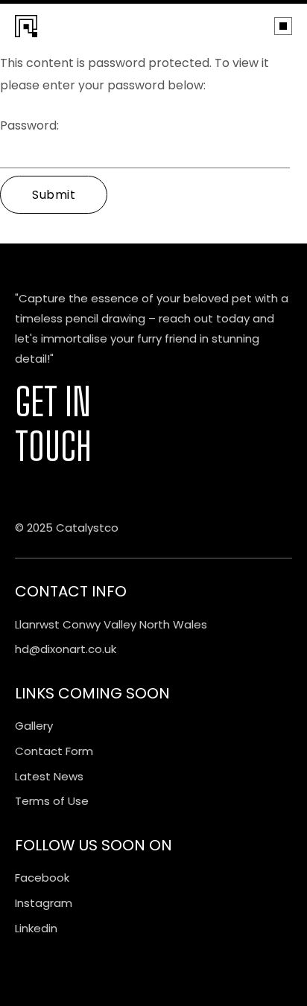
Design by (34, 491)
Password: (29, 125)
